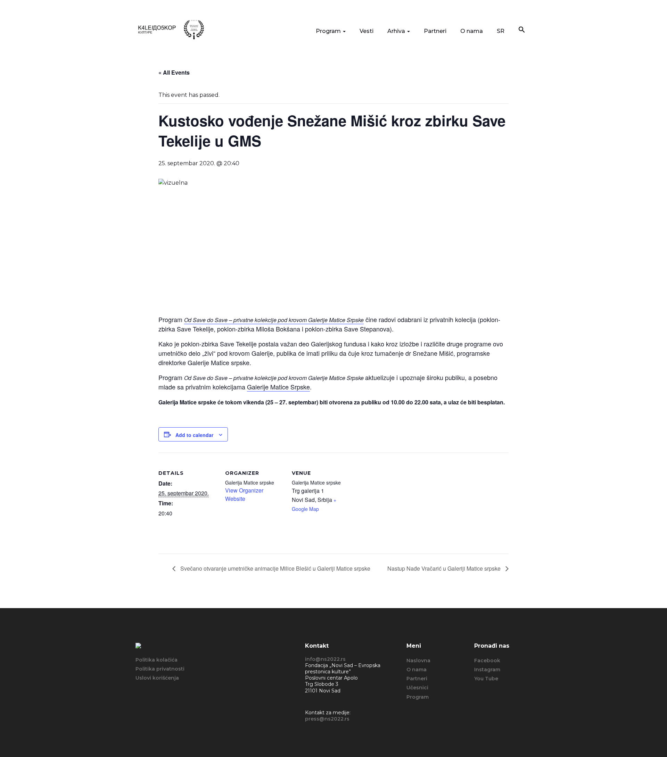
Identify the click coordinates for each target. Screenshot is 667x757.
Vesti (366, 31)
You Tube (486, 678)
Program (329, 31)
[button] (521, 30)
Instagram (487, 669)
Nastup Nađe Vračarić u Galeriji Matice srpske (444, 568)
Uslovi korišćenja (157, 678)
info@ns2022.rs (325, 659)
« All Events (174, 72)
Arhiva (396, 31)
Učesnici (417, 687)
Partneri (435, 31)
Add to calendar (194, 434)
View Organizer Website (244, 494)
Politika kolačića (156, 660)
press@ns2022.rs (327, 719)
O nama (471, 31)
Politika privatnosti (159, 669)
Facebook (487, 660)
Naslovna (418, 660)
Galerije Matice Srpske (278, 386)
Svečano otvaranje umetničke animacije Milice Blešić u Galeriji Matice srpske (274, 568)
